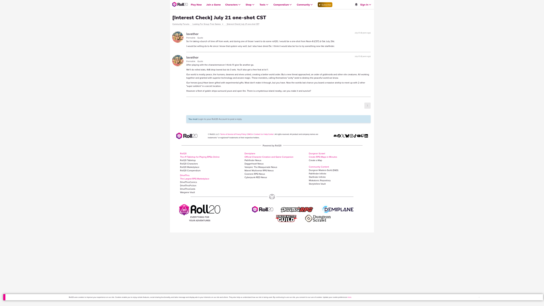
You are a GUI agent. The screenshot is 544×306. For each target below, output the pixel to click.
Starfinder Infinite (317, 176)
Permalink (191, 37)
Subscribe (326, 4)
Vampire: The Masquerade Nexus (261, 167)
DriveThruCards (187, 188)
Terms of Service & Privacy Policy (233, 134)
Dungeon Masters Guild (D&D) (323, 170)
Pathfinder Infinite (317, 173)
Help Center (269, 134)
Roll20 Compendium (190, 170)
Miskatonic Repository (320, 180)
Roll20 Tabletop (188, 160)
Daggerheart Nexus (254, 163)
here (349, 297)
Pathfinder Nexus (253, 160)
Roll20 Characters (189, 163)
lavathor (192, 33)
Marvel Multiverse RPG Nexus (259, 170)
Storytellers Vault (317, 183)
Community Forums (180, 24)
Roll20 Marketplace (189, 167)
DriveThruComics (188, 182)
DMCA (250, 134)
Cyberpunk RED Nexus (256, 177)
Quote (200, 37)
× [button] (479, 297)
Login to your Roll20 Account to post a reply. (220, 119)
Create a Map (315, 160)
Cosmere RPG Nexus (255, 173)
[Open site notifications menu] (356, 4)
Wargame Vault (187, 192)
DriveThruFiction (188, 185)
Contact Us (258, 134)
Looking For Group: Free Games (207, 24)
